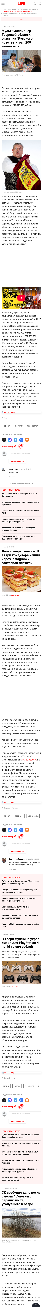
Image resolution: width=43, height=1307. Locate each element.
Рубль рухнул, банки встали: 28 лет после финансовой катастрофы (20, 882)
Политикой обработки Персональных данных (16, 11)
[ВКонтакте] (21, 439)
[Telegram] (15, 439)
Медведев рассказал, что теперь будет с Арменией (20, 503)
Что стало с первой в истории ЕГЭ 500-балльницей (19, 494)
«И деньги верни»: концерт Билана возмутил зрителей (17, 1178)
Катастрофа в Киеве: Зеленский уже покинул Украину (18, 529)
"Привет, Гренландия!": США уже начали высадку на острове (20, 916)
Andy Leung (15, 595)
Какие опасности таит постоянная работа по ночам (20, 1144)
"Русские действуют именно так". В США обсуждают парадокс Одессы (20, 1153)
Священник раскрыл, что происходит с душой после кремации (19, 537)
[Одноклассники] (27, 439)
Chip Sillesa (15, 986)
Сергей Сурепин (9, 1078)
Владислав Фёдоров (11, 808)
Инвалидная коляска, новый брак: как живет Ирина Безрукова (19, 520)
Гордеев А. (7, 418)
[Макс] (9, 439)
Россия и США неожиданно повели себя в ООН (20, 511)
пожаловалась (29, 759)
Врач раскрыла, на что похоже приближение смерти (16, 908)
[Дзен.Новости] (4, 439)
